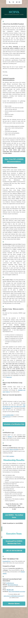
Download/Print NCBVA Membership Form (14, 542)
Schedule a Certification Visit (14, 424)
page (4, 391)
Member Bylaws (14, 603)
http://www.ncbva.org (13, 584)
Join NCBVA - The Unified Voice (14, 516)
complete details (9, 415)
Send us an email (13, 449)
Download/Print (6, 561)
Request (10, 436)
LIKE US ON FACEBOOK (14, 551)
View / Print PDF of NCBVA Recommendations (14, 160)
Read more (9, 377)
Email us (8, 391)
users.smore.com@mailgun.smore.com (13, 596)
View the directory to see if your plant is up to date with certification (14, 406)
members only (21, 390)
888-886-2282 (10, 589)
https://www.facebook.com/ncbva (17, 591)
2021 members (10, 456)
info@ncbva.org (6, 416)
